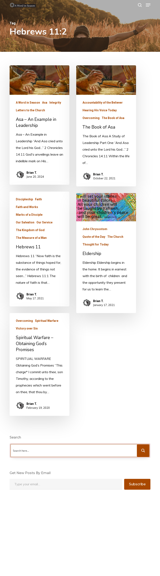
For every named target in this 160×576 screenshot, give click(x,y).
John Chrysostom (94, 229)
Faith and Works (27, 207)
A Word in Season (28, 102)
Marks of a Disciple (29, 214)
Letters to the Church (30, 110)
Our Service (44, 222)
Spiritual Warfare (46, 320)
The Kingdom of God (30, 230)
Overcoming (91, 118)
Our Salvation (25, 222)
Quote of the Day (93, 236)
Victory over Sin (27, 328)
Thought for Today (95, 244)
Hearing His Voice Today (99, 110)
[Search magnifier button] (143, 450)
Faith (38, 199)
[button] (148, 5)
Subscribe (137, 484)
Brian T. (31, 172)
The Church (115, 236)
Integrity (55, 102)
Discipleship (24, 199)
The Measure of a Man (31, 237)
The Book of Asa (113, 118)
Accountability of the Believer (102, 102)
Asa (44, 102)
